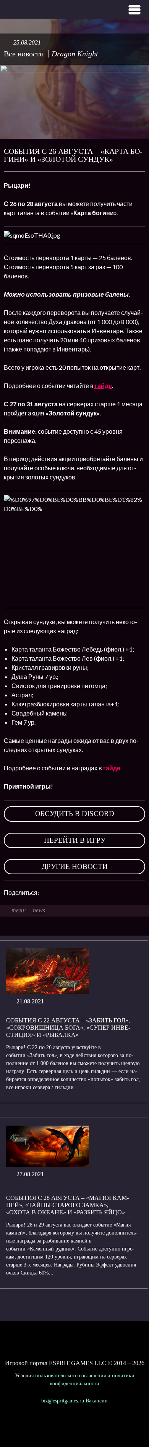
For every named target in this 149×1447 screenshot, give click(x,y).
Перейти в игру (74, 840)
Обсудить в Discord (74, 814)
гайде (103, 385)
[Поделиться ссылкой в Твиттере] (115, 892)
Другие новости (75, 866)
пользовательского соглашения (70, 1375)
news (39, 910)
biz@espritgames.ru (62, 1401)
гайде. (112, 767)
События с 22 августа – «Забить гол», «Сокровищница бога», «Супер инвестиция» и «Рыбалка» (68, 1027)
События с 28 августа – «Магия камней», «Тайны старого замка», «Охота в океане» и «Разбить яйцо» (67, 1205)
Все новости (24, 54)
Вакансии (97, 1401)
